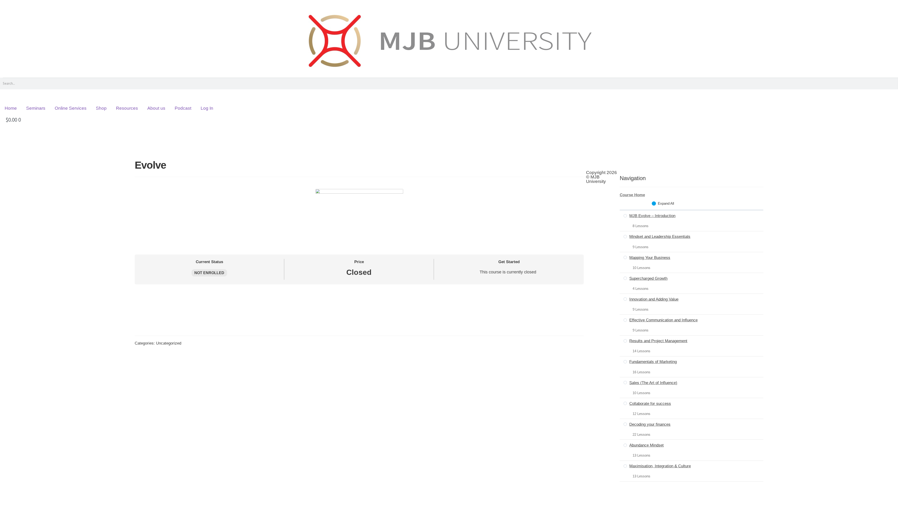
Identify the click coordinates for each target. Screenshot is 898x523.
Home (11, 108)
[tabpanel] (359, 289)
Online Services (71, 108)
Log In (207, 108)
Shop (101, 108)
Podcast (183, 108)
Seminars (35, 108)
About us (156, 108)
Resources (127, 108)
